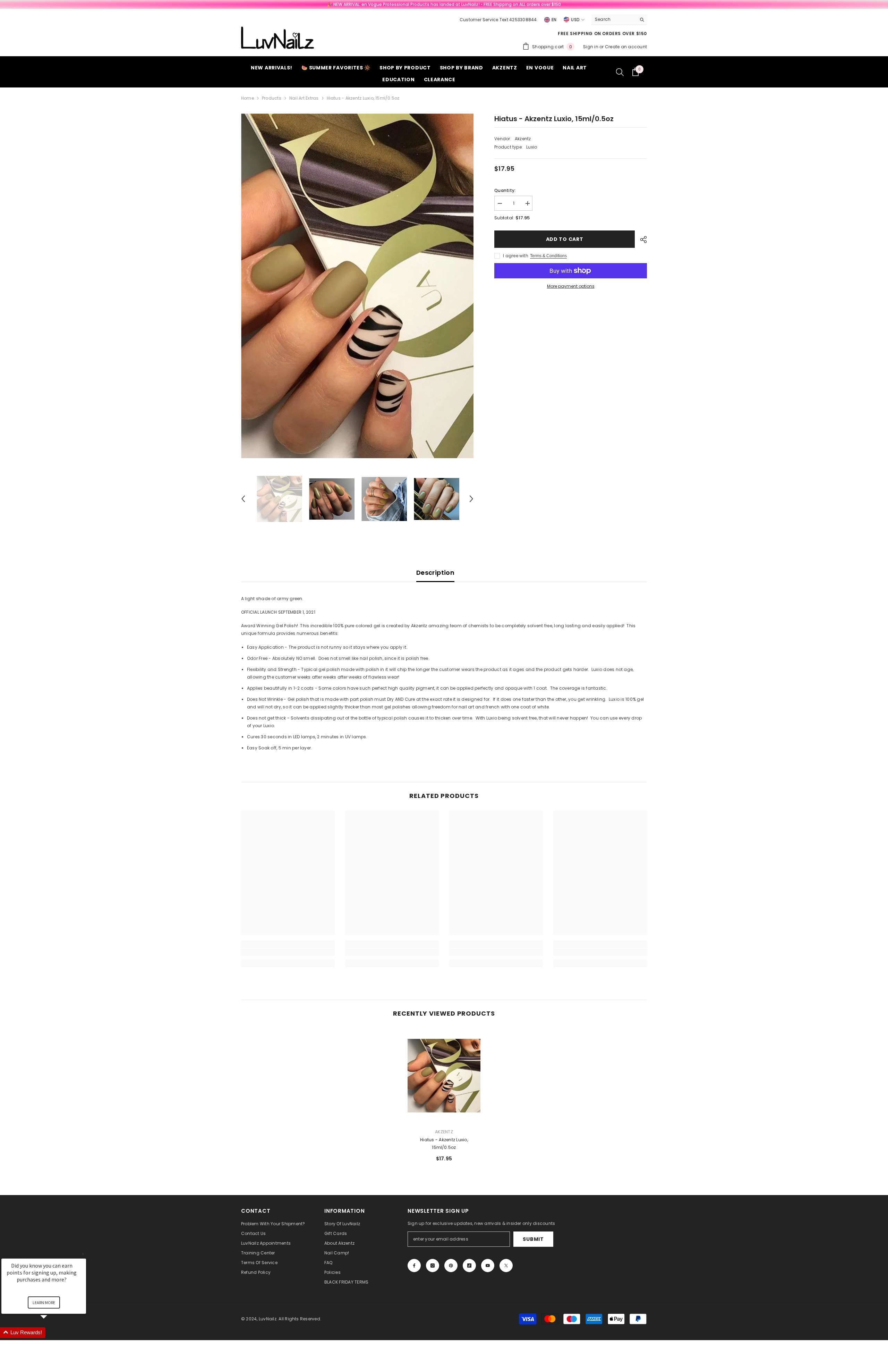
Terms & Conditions (548, 255)
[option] (357, 286)
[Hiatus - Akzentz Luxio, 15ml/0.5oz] (444, 1075)
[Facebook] (414, 1265)
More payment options (571, 286)
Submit (533, 1239)
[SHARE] (641, 239)
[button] (243, 499)
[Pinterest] (451, 1265)
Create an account (626, 47)
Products (271, 98)
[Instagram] (432, 1265)
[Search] (619, 19)
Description (435, 572)
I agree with (515, 256)
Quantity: (504, 190)
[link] (288, 952)
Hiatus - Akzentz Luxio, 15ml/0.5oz (444, 1143)
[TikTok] (469, 1265)
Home (247, 98)
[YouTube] (487, 1265)
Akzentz (523, 139)
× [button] (83, 1254)
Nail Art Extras (304, 98)
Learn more (44, 1302)
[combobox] (613, 19)
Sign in (591, 47)
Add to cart (564, 239)
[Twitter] (506, 1265)
